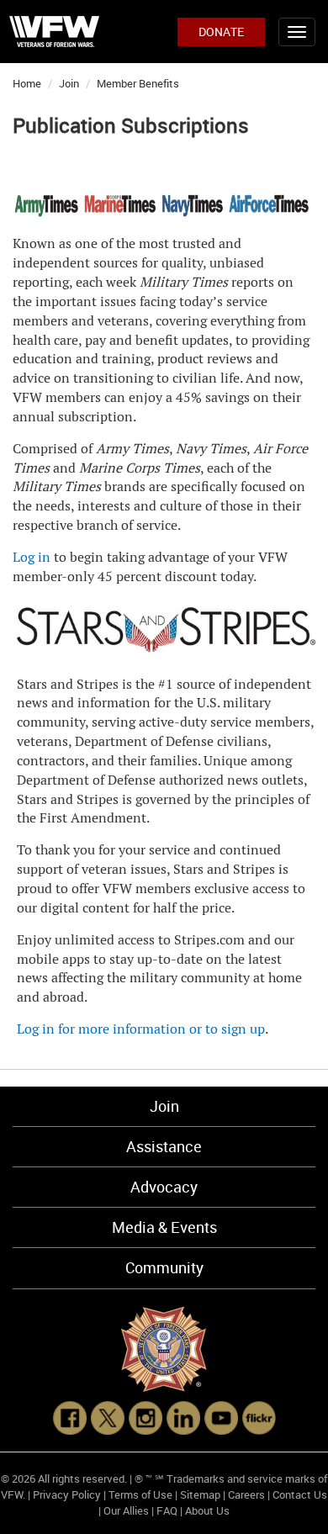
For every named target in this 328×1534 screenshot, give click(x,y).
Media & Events (164, 1227)
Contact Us (299, 1494)
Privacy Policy (67, 1494)
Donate (221, 32)
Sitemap (200, 1494)
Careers (246, 1494)
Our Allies (126, 1510)
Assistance (164, 1146)
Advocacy (164, 1187)
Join (69, 83)
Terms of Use (140, 1494)
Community (164, 1267)
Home (27, 83)
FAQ (166, 1510)
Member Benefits (138, 83)
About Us (207, 1510)
